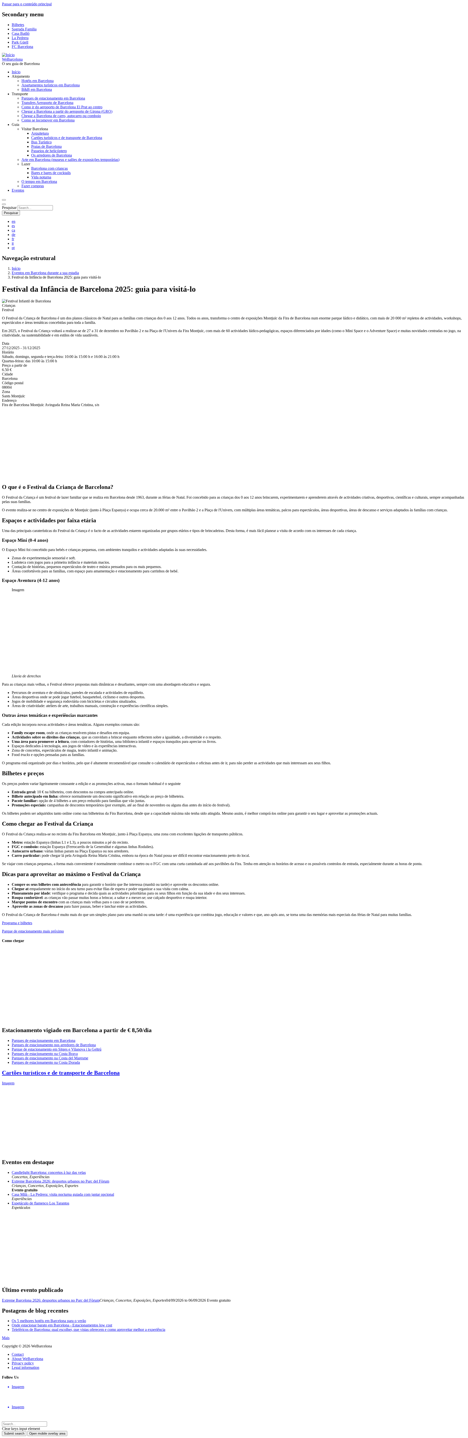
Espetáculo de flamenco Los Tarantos (40, 1203)
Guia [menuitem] (15, 124)
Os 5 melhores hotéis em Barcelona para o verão (49, 1321)
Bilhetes (18, 25)
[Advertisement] (148, 445)
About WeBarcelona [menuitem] (27, 1359)
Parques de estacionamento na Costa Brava (45, 1054)
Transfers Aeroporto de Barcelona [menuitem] (47, 103)
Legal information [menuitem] (25, 1367)
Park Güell (20, 42)
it (13, 243)
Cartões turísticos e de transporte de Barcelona (61, 1073)
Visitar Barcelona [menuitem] (34, 129)
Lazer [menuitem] (25, 164)
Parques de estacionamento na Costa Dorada (46, 1062)
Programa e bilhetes (17, 923)
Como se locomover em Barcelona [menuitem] (48, 120)
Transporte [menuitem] (20, 94)
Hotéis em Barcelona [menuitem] (37, 81)
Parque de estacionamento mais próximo (33, 931)
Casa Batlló (20, 33)
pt (13, 248)
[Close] (4, 204)
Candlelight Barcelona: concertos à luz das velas (49, 1172)
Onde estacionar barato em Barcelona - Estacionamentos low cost (62, 1325)
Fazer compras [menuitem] (32, 186)
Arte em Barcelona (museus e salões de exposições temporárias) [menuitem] (70, 160)
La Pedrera (20, 38)
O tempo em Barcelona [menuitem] (39, 181)
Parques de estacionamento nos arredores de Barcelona (54, 1045)
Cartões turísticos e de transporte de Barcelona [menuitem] (66, 138)
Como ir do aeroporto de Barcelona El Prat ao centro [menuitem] (61, 107)
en (13, 221)
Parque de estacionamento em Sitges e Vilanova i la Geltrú (56, 1049)
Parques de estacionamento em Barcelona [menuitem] (53, 98)
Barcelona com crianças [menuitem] (49, 168)
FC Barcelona (22, 47)
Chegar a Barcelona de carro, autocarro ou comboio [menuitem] (61, 116)
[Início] (8, 55)
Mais (6, 1338)
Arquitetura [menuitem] (40, 133)
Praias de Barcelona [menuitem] (46, 146)
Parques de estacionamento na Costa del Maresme (50, 1058)
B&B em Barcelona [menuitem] (36, 89)
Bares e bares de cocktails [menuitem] (51, 173)
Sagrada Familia (24, 29)
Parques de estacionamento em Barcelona (43, 1040)
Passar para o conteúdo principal (27, 4)
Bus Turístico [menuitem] (41, 142)
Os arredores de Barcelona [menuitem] (51, 155)
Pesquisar (9, 207)
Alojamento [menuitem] (21, 76)
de (13, 235)
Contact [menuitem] (18, 1354)
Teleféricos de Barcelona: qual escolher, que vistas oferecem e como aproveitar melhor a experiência (88, 1329)
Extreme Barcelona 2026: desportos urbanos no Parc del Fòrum (60, 1181)
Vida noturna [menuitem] (41, 177)
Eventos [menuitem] (18, 190)
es (13, 226)
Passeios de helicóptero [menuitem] (49, 151)
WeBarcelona (12, 59)
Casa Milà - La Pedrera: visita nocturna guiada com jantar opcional (63, 1194)
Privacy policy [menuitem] (23, 1363)
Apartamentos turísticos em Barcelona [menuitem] (50, 85)
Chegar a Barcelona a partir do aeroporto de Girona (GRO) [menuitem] (66, 111)
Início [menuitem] (16, 72)
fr (13, 239)
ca (13, 230)
